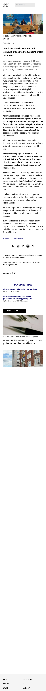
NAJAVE (5, 688)
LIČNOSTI (26, 688)
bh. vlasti (6, 238)
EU (24, 684)
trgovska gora (18, 238)
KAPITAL (6, 684)
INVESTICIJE (27, 680)
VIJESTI (5, 680)
